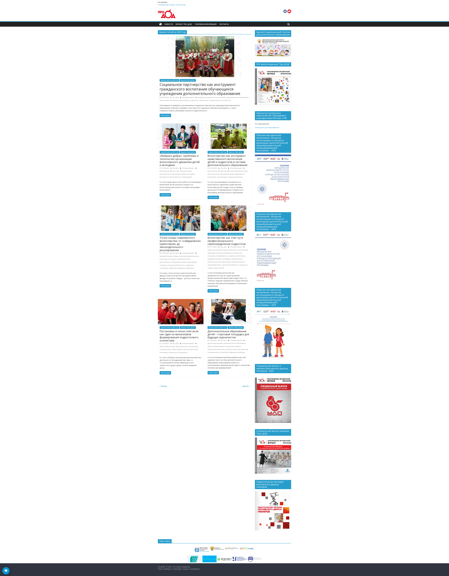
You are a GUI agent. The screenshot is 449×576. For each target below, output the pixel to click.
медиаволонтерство (215, 259)
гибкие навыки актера (167, 346)
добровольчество (183, 259)
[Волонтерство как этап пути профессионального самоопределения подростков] (228, 207)
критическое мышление (216, 349)
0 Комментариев (188, 97)
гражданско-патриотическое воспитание (211, 97)
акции (210, 250)
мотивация (226, 259)
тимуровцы (190, 268)
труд (215, 268)
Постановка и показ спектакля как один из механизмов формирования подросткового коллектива (179, 335)
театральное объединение (177, 352)
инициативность (222, 256)
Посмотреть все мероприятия (267, 127)
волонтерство (212, 171)
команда (232, 256)
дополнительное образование (187, 346)
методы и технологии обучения (236, 349)
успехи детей (223, 352)
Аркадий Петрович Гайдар (169, 256)
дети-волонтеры (185, 171)
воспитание (172, 259)
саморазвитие (192, 262)
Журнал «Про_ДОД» (188, 80)
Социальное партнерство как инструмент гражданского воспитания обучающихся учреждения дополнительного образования (200, 89)
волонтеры (163, 259)
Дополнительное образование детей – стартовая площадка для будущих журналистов (228, 334)
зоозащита (211, 256)
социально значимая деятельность (172, 265)
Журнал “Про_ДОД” (184, 24)
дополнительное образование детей (173, 174)
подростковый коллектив (180, 349)
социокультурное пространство (220, 100)
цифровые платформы (237, 352)
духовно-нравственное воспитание (177, 100)
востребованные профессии (232, 253)
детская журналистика (215, 343)
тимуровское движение (177, 268)
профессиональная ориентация (219, 262)
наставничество (165, 349)
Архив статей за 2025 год (169, 80)
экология (221, 268)
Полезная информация (206, 24)
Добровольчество (241, 171)
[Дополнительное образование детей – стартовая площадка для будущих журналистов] (228, 300)
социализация (222, 177)
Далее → (246, 386)
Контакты (224, 24)
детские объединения (226, 171)
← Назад (162, 386)
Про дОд (175, 97)
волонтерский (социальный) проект (225, 250)
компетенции (240, 256)
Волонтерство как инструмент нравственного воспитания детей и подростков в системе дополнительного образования (227, 160)
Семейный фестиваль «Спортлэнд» (172, 5)
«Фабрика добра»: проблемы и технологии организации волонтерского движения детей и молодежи (180, 160)
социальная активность (229, 265)
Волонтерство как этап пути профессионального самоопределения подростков (227, 241)
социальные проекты (235, 177)
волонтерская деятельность (169, 171)
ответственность (236, 259)
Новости (169, 24)
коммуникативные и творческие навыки (226, 346)
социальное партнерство (199, 100)
